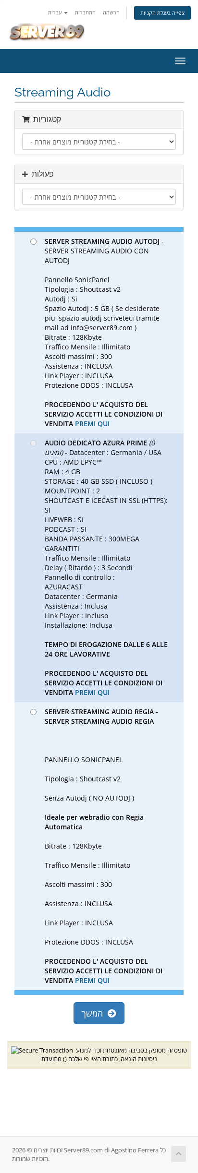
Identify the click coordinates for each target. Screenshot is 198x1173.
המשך (95, 1013)
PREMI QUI (92, 423)
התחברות (85, 12)
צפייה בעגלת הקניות (162, 12)
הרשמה (111, 12)
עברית (55, 12)
